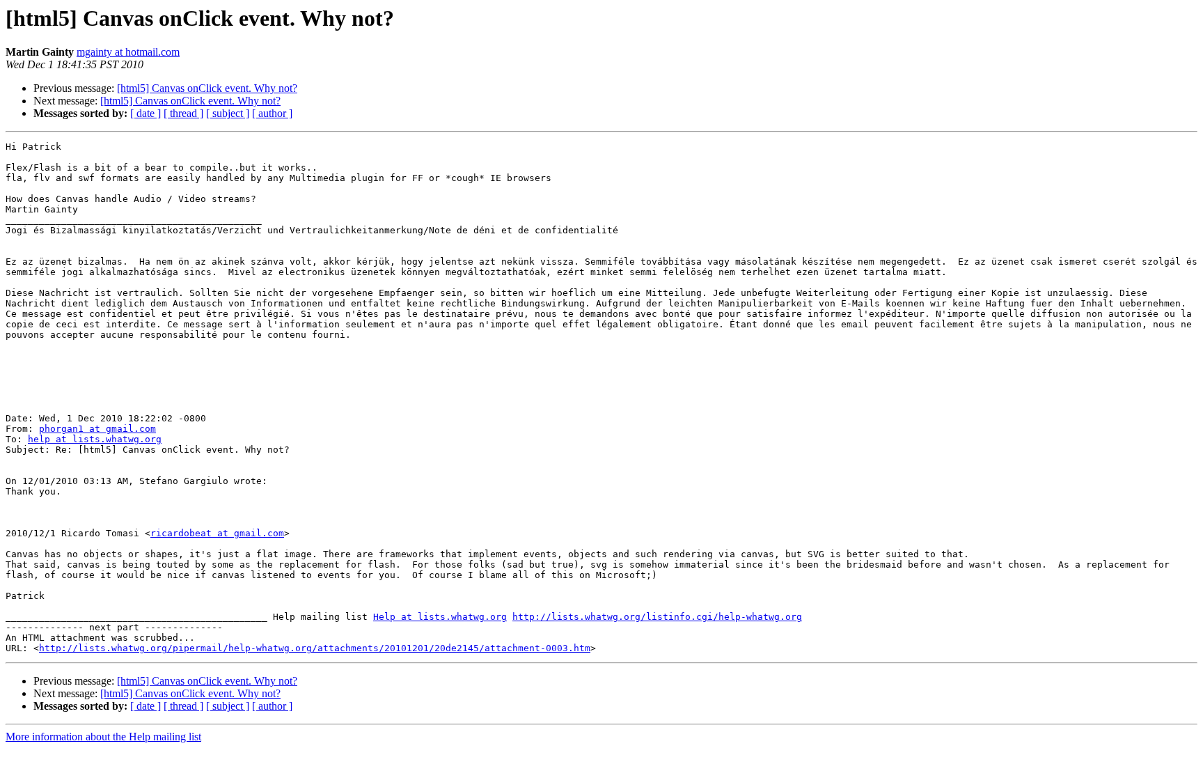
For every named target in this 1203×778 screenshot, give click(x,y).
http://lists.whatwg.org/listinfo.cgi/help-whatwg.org (657, 617)
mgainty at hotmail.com (128, 52)
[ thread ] (183, 113)
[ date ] (145, 113)
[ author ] (272, 113)
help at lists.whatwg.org (95, 439)
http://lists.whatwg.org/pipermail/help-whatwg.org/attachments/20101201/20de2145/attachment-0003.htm (314, 648)
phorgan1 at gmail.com (97, 428)
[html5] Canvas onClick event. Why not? (207, 88)
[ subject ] (227, 113)
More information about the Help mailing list (103, 736)
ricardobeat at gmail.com (217, 533)
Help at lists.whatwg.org (440, 617)
